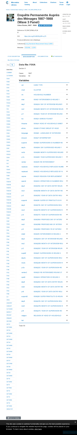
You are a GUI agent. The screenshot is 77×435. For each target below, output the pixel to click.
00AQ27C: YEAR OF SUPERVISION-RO (48, 311)
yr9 (22, 311)
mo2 (23, 243)
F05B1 (8, 115)
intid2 (23, 234)
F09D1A (9, 181)
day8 (23, 282)
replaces (24, 167)
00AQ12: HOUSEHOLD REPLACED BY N (48, 171)
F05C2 (8, 130)
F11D (8, 257)
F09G (8, 224)
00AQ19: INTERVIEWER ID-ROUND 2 (47, 234)
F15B (8, 284)
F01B (8, 90)
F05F (8, 148)
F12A (8, 260)
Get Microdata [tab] (57, 56)
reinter (23, 162)
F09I (8, 230)
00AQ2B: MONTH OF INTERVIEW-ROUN (48, 109)
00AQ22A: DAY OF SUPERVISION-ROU (48, 258)
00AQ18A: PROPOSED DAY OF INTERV (48, 219)
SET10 (8, 378)
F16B (8, 294)
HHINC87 (9, 306)
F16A (8, 291)
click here (38, 429)
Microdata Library (15, 3)
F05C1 (8, 127)
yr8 (22, 291)
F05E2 (8, 139)
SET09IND (9, 375)
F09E (8, 218)
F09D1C (9, 187)
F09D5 (8, 215)
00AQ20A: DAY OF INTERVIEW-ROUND (48, 239)
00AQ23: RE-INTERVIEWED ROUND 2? (48, 272)
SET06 (8, 354)
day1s (23, 147)
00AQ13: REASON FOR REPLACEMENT (48, 176)
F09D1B (9, 184)
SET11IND (9, 388)
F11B (8, 251)
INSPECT (9, 312)
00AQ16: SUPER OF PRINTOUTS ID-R (47, 200)
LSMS (25, 9)
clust (23, 90)
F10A (8, 239)
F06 (8, 160)
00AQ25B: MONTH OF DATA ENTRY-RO (48, 287)
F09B (8, 175)
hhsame (24, 123)
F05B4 (8, 124)
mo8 (23, 287)
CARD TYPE (38, 85)
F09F (8, 221)
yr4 (22, 215)
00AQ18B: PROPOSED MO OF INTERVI (48, 224)
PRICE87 (9, 315)
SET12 (8, 391)
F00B (8, 81)
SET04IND (9, 345)
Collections (43, 2)
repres (23, 176)
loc (22, 119)
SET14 (8, 403)
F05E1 (8, 136)
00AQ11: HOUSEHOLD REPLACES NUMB (48, 167)
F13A (8, 266)
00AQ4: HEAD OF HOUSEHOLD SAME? (48, 123)
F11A (8, 248)
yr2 (22, 248)
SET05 (8, 348)
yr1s (22, 157)
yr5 (22, 229)
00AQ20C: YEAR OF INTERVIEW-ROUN (48, 248)
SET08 (8, 366)
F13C (8, 272)
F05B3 (8, 121)
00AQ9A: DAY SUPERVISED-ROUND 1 (48, 147)
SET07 (8, 360)
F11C (8, 254)
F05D (8, 133)
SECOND (9, 321)
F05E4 (8, 145)
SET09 (8, 372)
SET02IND (9, 333)
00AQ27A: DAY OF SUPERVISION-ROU (48, 301)
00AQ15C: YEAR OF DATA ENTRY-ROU (48, 195)
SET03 (8, 336)
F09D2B (9, 194)
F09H (8, 227)
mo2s (23, 263)
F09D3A (9, 200)
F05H (8, 157)
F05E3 (8, 142)
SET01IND (9, 327)
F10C (8, 245)
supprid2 (24, 296)
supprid (24, 200)
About (35, 2)
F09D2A (9, 190)
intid (22, 99)
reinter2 (24, 272)
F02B (8, 97)
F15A (8, 281)
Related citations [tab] (13, 60)
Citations (53, 2)
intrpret (24, 138)
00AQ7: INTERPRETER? (42, 138)
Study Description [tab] (14, 56)
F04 (8, 109)
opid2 (23, 277)
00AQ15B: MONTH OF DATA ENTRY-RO (48, 191)
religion (24, 316)
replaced (24, 171)
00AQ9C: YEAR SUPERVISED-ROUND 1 (48, 157)
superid (24, 143)
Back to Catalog (14, 418)
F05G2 (8, 154)
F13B (8, 269)
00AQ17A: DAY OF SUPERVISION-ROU (48, 205)
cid (22, 85)
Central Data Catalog (17, 9)
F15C (8, 287)
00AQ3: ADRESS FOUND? (43, 119)
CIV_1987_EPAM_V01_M (34, 9)
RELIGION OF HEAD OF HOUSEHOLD (47, 316)
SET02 (8, 330)
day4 (23, 205)
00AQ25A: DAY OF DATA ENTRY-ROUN (48, 282)
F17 (7, 297)
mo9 (23, 306)
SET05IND (9, 351)
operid (23, 181)
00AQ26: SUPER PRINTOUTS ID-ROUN (48, 296)
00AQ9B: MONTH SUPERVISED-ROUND (48, 152)
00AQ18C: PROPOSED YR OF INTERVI (47, 229)
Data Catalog (27, 3)
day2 (23, 239)
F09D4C (9, 212)
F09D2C (9, 197)
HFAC (8, 300)
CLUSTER (37, 90)
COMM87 (9, 72)
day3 (23, 186)
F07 (8, 163)
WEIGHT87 (10, 409)
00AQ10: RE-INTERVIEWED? (44, 162)
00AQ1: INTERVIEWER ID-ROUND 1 (46, 99)
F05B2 (8, 118)
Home (7, 9)
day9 (23, 301)
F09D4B (9, 209)
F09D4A (9, 206)
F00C (8, 84)
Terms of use (61, 3)
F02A (8, 93)
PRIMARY (9, 318)
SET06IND (9, 357)
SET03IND (9, 339)
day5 (23, 219)
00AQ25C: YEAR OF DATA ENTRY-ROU (48, 291)
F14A (8, 275)
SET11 (8, 384)
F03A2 (8, 103)
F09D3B (9, 203)
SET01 (8, 324)
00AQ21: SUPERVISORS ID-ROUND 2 (47, 253)
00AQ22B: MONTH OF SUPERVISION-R (48, 263)
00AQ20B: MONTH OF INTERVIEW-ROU (48, 243)
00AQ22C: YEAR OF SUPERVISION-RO (48, 267)
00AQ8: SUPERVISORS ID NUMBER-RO (48, 143)
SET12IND (9, 394)
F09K (8, 236)
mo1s (23, 152)
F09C (8, 178)
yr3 (22, 195)
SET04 (8, 342)
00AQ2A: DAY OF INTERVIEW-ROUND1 (48, 104)
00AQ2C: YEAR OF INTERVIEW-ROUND (48, 114)
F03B (8, 106)
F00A (8, 78)
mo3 (23, 191)
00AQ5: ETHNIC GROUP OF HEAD (46, 128)
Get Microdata (46, 25)
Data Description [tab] (29, 56)
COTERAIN (10, 75)
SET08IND (9, 369)
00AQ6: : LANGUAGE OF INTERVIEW (47, 133)
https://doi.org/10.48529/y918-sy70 (35, 36)
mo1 (22, 109)
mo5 (23, 224)
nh (22, 95)
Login (68, 4)
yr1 (22, 114)
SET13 (8, 397)
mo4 (23, 210)
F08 (8, 166)
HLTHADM (9, 309)
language (24, 133)
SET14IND (9, 406)
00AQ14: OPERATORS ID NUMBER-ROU (48, 181)
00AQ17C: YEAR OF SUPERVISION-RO (48, 215)
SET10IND (9, 381)
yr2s (23, 267)
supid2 (23, 253)
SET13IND (9, 400)
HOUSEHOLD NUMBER (42, 95)
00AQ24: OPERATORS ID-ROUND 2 (47, 277)
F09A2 (8, 172)
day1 (23, 104)
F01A (8, 87)
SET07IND (9, 363)
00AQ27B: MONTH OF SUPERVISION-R (48, 306)
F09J (8, 233)
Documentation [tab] (43, 56)
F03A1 (8, 100)
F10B (8, 242)
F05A (8, 112)
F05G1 (8, 151)
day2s (23, 258)
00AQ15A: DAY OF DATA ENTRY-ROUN (48, 186)
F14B (8, 278)
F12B (8, 263)
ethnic (23, 128)
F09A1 (8, 169)
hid (22, 320)
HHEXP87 (9, 303)
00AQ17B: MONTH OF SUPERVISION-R (48, 210)
